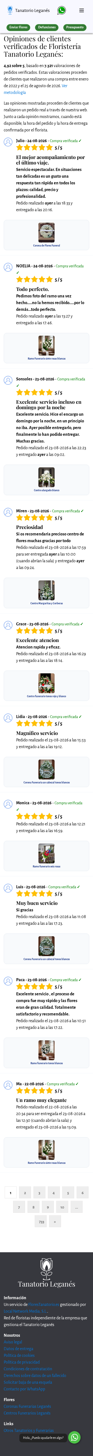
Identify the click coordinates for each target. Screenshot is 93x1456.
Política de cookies (19, 1355)
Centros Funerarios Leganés (27, 1413)
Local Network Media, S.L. (25, 1311)
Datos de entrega (18, 1349)
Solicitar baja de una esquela (28, 1382)
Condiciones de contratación (28, 1369)
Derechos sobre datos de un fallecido (35, 1376)
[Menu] (81, 8)
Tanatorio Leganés (32, 10)
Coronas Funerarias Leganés (27, 1406)
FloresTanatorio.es (43, 1304)
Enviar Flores (18, 27)
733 (41, 1221)
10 (62, 1207)
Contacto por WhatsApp (24, 1389)
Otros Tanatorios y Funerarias (29, 1430)
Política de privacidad (22, 1362)
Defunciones (47, 27)
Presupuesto (75, 27)
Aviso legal (13, 1342)
